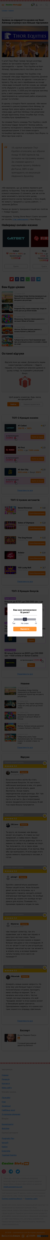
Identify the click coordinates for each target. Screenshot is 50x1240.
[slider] (25, 619)
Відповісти (24, 629)
